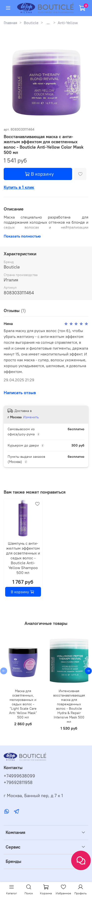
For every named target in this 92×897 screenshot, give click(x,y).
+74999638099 (19, 776)
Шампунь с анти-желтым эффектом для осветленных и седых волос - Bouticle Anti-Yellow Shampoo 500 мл (23, 558)
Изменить (31, 417)
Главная (10, 22)
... (48, 22)
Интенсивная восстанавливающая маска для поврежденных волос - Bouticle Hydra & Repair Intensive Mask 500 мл (69, 706)
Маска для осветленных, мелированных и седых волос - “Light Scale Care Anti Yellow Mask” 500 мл (23, 704)
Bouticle (31, 22)
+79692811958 (18, 782)
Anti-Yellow (68, 22)
